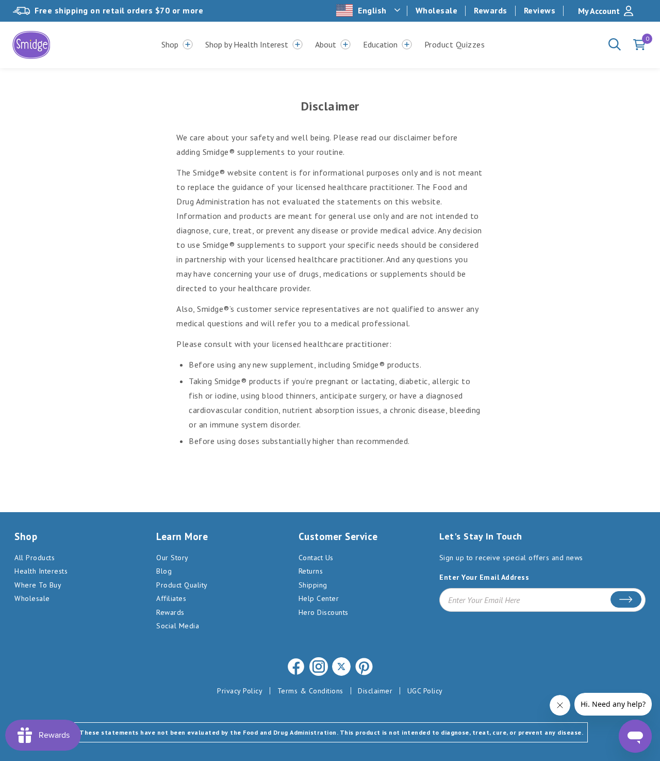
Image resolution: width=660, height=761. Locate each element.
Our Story (172, 557)
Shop (169, 44)
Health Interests (41, 571)
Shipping (313, 585)
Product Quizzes (454, 44)
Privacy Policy (239, 690)
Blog (164, 571)
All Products (34, 557)
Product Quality (182, 585)
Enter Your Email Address (484, 577)
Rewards (490, 10)
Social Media (177, 625)
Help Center (319, 598)
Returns (311, 571)
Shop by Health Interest (246, 44)
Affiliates (171, 598)
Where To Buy (37, 585)
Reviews (540, 10)
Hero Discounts (324, 612)
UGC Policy (425, 690)
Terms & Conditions (310, 690)
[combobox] (369, 10)
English (372, 10)
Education (380, 44)
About (325, 44)
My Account (599, 11)
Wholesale (437, 10)
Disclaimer (375, 690)
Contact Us (316, 557)
